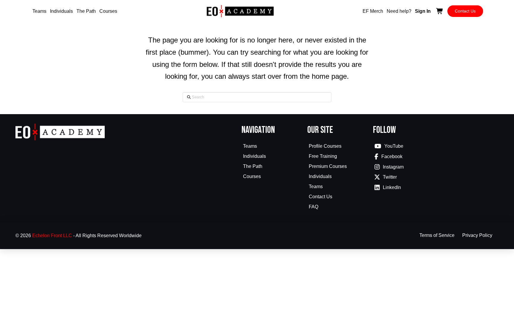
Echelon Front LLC (52, 235)
